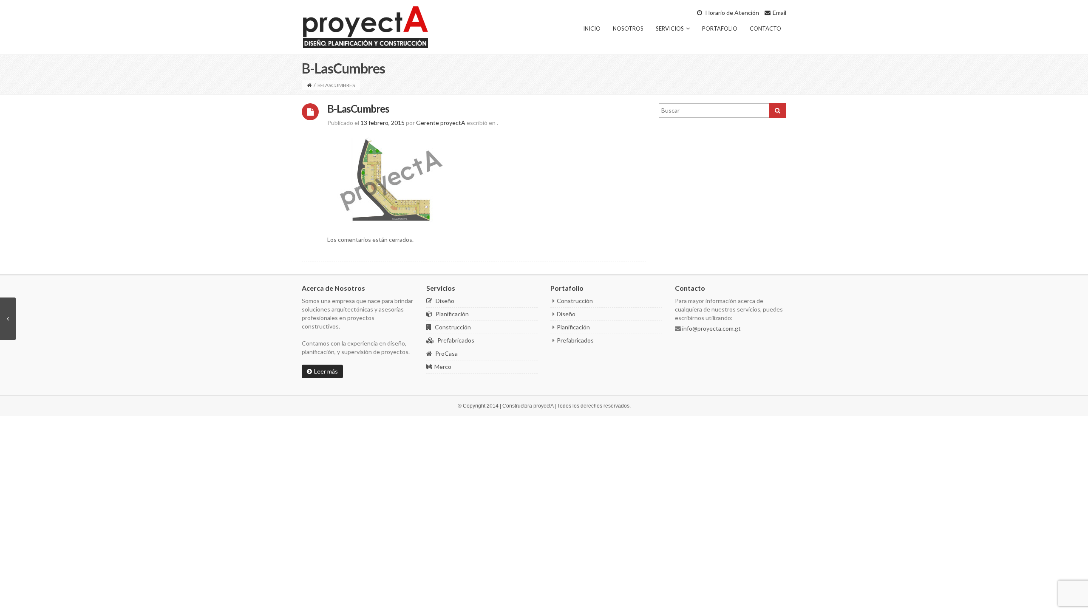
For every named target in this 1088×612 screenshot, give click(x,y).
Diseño (444, 300)
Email (779, 12)
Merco (442, 366)
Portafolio (719, 28)
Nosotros (628, 28)
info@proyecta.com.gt (711, 328)
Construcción (452, 327)
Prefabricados (455, 340)
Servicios (670, 28)
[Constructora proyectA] (365, 26)
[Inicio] (309, 85)
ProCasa (446, 353)
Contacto (765, 28)
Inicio (592, 28)
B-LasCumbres (358, 108)
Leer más (326, 371)
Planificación (451, 313)
